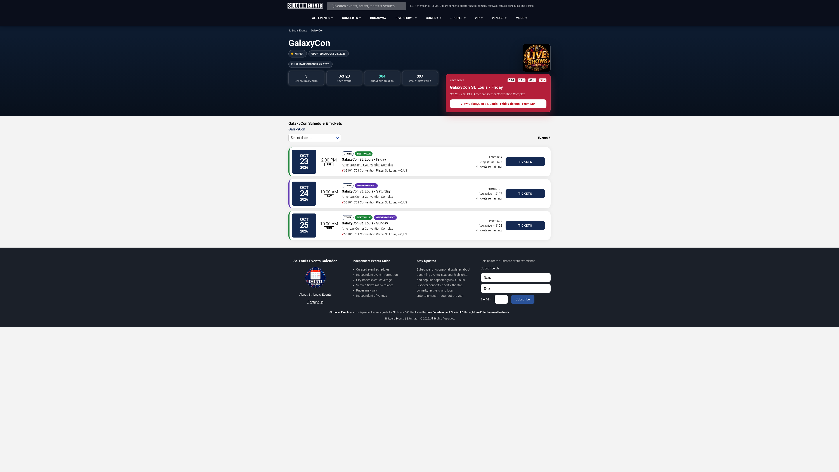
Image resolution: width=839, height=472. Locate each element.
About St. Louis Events (315, 295)
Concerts (350, 18)
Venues (497, 18)
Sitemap (412, 318)
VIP (477, 18)
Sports (457, 18)
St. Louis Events (297, 30)
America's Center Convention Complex (367, 165)
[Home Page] (305, 5)
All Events (321, 18)
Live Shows (405, 18)
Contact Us (315, 302)
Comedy (432, 18)
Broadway (378, 18)
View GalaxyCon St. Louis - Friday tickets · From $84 (498, 104)
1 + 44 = (486, 299)
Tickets (525, 161)
